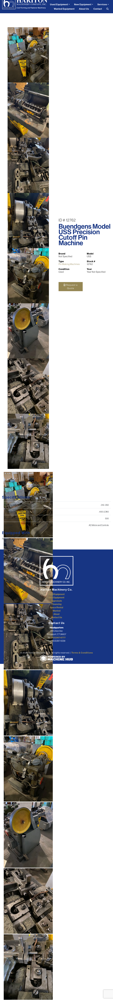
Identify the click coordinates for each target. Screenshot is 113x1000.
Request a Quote (72, 287)
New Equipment (82, 4)
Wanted (56, 610)
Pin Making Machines (69, 264)
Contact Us (56, 617)
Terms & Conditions (82, 652)
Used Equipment (59, 4)
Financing (56, 604)
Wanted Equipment (64, 8)
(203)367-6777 (58, 637)
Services (102, 4)
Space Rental (56, 607)
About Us (84, 8)
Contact (97, 8)
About (56, 614)
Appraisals (56, 600)
